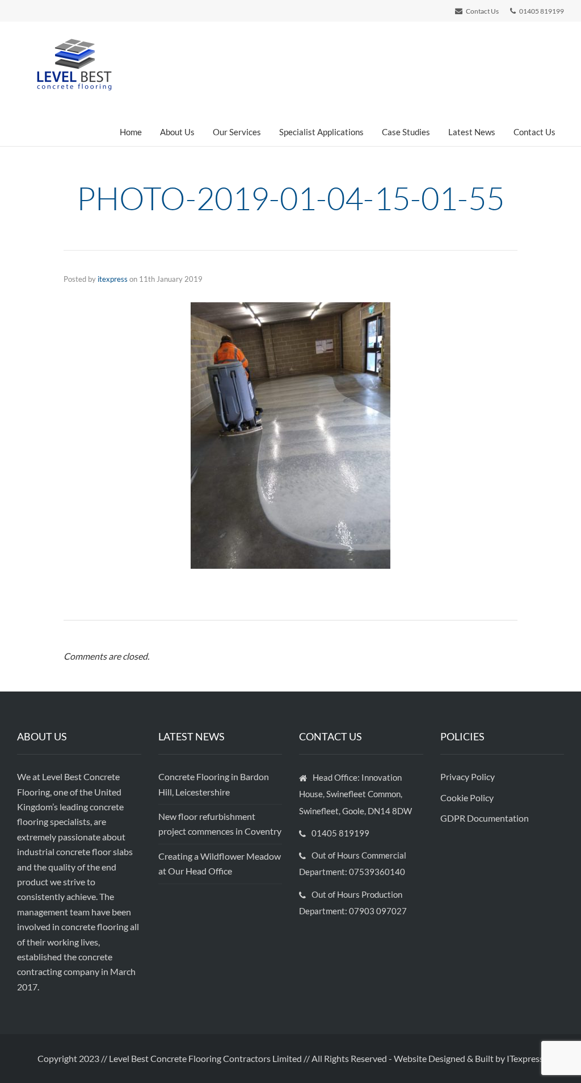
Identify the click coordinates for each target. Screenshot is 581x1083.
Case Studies (406, 132)
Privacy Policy (468, 776)
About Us (177, 132)
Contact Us (534, 132)
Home (131, 132)
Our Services (237, 132)
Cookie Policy (467, 797)
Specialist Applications (321, 132)
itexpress (113, 279)
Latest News (471, 132)
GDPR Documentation (484, 818)
